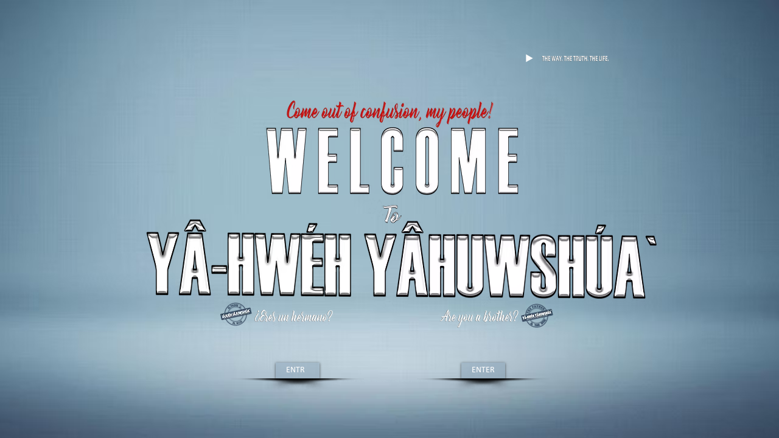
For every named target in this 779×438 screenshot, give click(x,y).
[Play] (529, 58)
